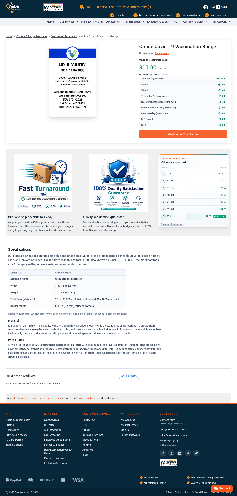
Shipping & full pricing (172, 223)
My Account (220, 21)
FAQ (174, 21)
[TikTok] (196, 453)
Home (50, 21)
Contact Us (88, 420)
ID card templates (85, 398)
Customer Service (193, 21)
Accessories (113, 21)
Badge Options (14, 444)
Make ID (86, 21)
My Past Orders (129, 425)
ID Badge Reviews (92, 434)
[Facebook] (163, 453)
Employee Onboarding (57, 439)
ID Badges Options (158, 21)
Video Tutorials (91, 439)
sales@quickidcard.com (173, 435)
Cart (213, 7)
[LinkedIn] (179, 453)
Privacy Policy (173, 492)
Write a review (162, 53)
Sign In (125, 430)
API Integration (52, 430)
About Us (87, 449)
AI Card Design (14, 439)
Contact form (167, 420)
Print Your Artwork (16, 434)
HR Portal (49, 425)
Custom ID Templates (18, 420)
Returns (86, 444)
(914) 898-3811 (169, 441)
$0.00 (224, 7)
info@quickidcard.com (173, 429)
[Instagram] (171, 453)
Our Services (67, 21)
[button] (77, 21)
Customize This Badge (183, 134)
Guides (86, 430)
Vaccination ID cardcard (64, 36)
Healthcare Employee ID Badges (58, 451)
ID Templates (133, 21)
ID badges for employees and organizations (37, 398)
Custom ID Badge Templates (31, 36)
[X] (188, 453)
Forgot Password (130, 434)
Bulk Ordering (52, 434)
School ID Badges (54, 444)
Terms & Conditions (196, 492)
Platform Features (54, 458)
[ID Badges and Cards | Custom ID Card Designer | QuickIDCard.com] (13, 7)
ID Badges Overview (55, 463)
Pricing (98, 21)
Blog (85, 454)
